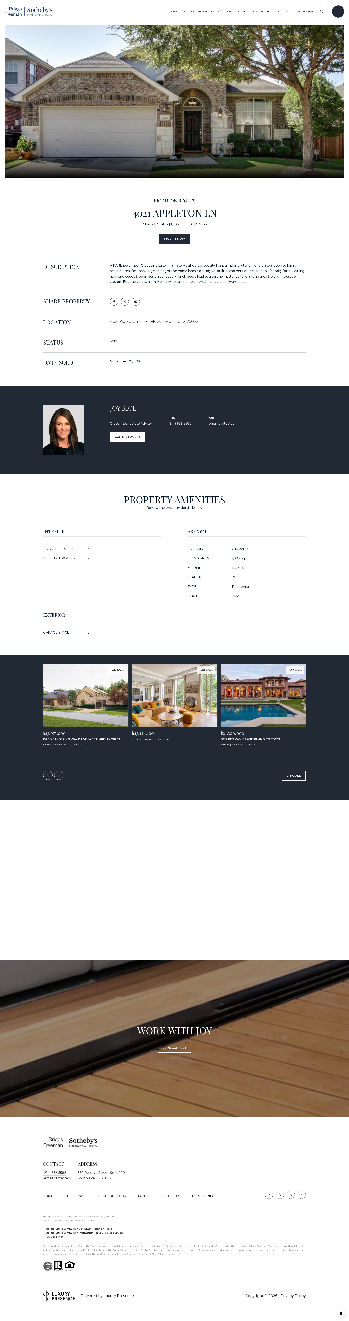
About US (172, 1196)
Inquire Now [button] (174, 238)
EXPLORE (233, 11)
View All (294, 775)
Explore (145, 1196)
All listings (75, 1196)
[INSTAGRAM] (302, 1195)
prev (48, 775)
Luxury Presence (119, 1296)
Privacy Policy (293, 1296)
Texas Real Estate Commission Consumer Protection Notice (77, 1228)
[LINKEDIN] (269, 1195)
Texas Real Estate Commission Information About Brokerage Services (83, 1232)
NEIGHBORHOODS (203, 11)
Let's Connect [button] (174, 1048)
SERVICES (257, 11)
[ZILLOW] (291, 1195)
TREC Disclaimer (53, 1236)
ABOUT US (282, 11)
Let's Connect (204, 1196)
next (58, 775)
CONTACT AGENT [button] (128, 437)
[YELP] (280, 1195)
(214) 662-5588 (305, 11)
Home (48, 1196)
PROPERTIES (171, 11)
